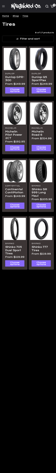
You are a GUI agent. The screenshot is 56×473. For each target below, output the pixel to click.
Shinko (36, 186)
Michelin (10, 128)
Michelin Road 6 (38, 133)
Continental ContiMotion (14, 191)
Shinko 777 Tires (40, 249)
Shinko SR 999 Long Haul (39, 192)
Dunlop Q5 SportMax (39, 79)
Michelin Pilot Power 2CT (13, 135)
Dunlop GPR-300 (14, 79)
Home (5, 16)
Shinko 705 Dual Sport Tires (13, 250)
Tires (25, 16)
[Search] (47, 6)
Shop (16, 16)
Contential (12, 186)
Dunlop (10, 74)
